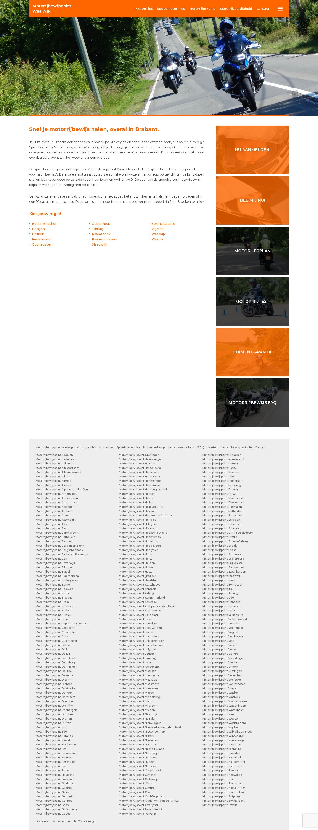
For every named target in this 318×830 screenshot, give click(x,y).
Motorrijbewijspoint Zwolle (220, 805)
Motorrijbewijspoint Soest (219, 550)
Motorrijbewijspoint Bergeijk (54, 541)
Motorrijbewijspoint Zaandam (221, 753)
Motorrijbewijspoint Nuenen (137, 761)
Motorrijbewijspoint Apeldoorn (55, 506)
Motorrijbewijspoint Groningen (139, 454)
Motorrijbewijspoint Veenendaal (223, 627)
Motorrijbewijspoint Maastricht (139, 684)
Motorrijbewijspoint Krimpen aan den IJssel (147, 606)
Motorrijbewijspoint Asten (52, 524)
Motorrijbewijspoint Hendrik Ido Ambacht (146, 515)
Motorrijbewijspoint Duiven (53, 723)
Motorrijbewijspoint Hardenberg (140, 467)
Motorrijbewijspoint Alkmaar (54, 476)
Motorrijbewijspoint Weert (219, 714)
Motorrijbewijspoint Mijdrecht (138, 705)
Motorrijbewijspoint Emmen (54, 757)
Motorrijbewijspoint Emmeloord (57, 753)
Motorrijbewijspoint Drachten (55, 701)
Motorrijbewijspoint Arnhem (54, 511)
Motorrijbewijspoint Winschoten (223, 735)
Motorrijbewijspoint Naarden (137, 718)
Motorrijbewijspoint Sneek (219, 545)
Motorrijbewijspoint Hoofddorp (139, 541)
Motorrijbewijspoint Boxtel (53, 593)
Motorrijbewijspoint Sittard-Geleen (225, 541)
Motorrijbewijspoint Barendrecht (57, 532)
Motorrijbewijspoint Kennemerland (142, 597)
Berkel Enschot (44, 224)
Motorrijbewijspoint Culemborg (56, 640)
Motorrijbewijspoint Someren (221, 554)
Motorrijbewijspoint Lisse (135, 662)
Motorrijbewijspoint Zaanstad (221, 757)
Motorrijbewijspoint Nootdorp (138, 757)
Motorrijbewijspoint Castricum (55, 627)
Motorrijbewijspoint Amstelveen (57, 498)
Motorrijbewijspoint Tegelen (54, 454)
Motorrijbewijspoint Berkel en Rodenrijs (62, 554)
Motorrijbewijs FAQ (252, 402)
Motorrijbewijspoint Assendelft (56, 519)
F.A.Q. (201, 447)
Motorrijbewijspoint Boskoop (54, 589)
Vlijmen (158, 229)
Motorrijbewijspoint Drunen (54, 718)
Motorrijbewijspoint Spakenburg (223, 558)
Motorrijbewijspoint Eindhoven (56, 744)
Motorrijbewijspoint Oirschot (137, 774)
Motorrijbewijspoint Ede (51, 731)
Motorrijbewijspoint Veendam (221, 623)
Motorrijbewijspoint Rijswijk (220, 493)
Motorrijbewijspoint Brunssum (55, 606)
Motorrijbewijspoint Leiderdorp (139, 636)
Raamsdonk (101, 234)
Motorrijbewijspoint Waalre (220, 692)
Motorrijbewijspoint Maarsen (137, 671)
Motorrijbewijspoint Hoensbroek (140, 537)
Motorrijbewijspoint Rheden (220, 472)
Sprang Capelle (163, 224)
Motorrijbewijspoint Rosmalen (222, 506)
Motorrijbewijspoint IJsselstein (138, 580)
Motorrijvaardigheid (181, 447)
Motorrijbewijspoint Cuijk (52, 636)
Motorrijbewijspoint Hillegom (138, 524)
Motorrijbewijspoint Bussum (54, 619)
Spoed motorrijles (128, 447)
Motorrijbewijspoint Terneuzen (222, 584)
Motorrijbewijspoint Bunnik (53, 614)
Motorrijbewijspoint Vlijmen (220, 666)
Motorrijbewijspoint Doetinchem (57, 688)
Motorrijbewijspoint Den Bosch (56, 658)
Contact (262, 9)
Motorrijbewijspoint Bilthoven (55, 567)
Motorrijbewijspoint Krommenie (140, 610)
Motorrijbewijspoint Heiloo (136, 502)
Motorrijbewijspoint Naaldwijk (138, 714)
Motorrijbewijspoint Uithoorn (221, 601)
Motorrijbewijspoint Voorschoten (224, 684)
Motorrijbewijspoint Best (52, 558)
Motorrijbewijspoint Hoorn (136, 554)
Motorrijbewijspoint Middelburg (139, 697)
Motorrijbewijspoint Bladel (53, 571)
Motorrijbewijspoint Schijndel (221, 528)
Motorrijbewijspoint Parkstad (138, 813)
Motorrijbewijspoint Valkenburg (223, 614)
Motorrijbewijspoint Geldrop (54, 787)
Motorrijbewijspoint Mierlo (136, 701)
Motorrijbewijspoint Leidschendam (142, 640)
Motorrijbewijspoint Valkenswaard (224, 619)
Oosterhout (101, 224)
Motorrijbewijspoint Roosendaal (223, 502)
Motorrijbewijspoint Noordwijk (138, 753)
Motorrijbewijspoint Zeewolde (222, 774)
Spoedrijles (171, 9)
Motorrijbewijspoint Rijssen (220, 489)
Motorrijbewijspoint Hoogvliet (138, 550)
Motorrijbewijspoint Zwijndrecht (223, 800)
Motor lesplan (252, 251)
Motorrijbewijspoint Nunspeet (138, 766)
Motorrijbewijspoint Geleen (53, 792)
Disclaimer (43, 821)
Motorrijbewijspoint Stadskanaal (223, 567)
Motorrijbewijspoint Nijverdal (137, 744)
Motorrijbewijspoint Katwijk (136, 593)
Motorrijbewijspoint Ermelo (53, 770)
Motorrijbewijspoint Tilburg (220, 593)
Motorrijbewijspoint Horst (135, 558)
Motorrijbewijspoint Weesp (220, 718)
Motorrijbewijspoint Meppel (136, 692)
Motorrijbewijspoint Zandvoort (222, 766)
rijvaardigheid (236, 9)
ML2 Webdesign (85, 821)
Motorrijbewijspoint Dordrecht (55, 697)
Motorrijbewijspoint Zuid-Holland (224, 792)
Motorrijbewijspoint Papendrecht (140, 809)
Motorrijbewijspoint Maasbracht (139, 675)
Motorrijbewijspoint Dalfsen (54, 645)
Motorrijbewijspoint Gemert (54, 796)
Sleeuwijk (99, 244)
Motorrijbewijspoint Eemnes (54, 735)
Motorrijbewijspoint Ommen (137, 787)
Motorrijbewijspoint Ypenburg (221, 748)
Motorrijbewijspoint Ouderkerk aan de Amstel (149, 800)
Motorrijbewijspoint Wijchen (220, 727)
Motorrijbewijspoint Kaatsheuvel (140, 584)
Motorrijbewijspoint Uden (219, 597)
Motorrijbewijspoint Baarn (52, 528)
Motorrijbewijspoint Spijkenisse (222, 563)
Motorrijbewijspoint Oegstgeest (140, 770)
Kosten (213, 447)
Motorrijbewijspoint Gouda (53, 813)
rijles (144, 9)
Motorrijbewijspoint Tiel (217, 589)
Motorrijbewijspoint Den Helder (56, 666)
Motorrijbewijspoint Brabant (54, 597)
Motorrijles (106, 447)
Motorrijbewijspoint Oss (134, 792)
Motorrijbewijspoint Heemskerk (139, 476)
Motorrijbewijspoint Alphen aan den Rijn (62, 489)
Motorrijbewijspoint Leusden (137, 653)
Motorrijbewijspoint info (236, 447)
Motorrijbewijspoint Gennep (54, 800)
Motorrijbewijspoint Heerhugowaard (143, 489)
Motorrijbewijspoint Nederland (55, 459)
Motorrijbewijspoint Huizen (136, 571)
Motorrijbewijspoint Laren (136, 619)
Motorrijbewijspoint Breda (53, 601)
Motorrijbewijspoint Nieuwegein (140, 723)
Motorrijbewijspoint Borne (53, 584)
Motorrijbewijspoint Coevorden (56, 632)
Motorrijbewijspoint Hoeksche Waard (143, 532)
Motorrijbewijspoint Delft (52, 649)
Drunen (38, 234)
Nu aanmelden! (252, 149)
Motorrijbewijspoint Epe (51, 766)
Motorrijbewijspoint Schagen (221, 519)
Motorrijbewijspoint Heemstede (140, 480)
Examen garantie (253, 352)
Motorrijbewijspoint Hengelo (137, 519)
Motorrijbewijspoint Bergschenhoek (59, 550)
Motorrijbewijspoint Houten (137, 563)
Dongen (38, 229)
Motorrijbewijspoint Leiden (136, 632)
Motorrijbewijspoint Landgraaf (138, 614)
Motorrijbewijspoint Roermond (222, 498)
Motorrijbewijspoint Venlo (219, 649)
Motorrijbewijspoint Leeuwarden (140, 627)
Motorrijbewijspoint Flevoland (55, 774)
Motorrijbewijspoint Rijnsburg (221, 485)
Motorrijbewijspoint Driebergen (56, 710)
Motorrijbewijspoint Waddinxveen (224, 701)
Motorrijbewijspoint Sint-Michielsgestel (228, 532)
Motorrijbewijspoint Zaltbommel (223, 761)
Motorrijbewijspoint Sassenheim (223, 515)
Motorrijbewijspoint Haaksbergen (140, 459)
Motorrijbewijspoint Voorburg (221, 679)
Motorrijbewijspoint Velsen (219, 645)
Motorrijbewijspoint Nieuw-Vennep (142, 731)
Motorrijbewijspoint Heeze (136, 498)
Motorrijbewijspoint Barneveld (55, 537)
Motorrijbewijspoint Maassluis (138, 679)
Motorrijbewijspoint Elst (51, 748)
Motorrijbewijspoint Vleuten (220, 662)
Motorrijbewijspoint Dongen (54, 692)
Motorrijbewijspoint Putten (220, 463)
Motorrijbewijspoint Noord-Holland (141, 748)
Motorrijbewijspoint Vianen (220, 653)
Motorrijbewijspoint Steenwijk (221, 576)
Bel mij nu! (252, 200)
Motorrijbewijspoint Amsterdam (57, 502)
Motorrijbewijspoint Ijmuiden (138, 576)
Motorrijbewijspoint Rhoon (219, 476)
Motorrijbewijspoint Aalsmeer (55, 463)
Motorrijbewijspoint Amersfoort (56, 493)
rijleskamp (202, 9)
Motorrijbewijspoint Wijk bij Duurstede (227, 731)
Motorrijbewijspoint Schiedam (222, 524)
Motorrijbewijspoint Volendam (222, 675)
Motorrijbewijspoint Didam (53, 679)
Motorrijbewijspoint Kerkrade (138, 601)
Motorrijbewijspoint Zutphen (221, 796)
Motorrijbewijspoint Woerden (221, 744)
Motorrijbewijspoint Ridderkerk (222, 480)
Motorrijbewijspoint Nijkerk (136, 735)
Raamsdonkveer (104, 239)
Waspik (157, 239)
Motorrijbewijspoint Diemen (54, 684)
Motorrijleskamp (154, 447)
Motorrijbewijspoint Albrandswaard (58, 472)
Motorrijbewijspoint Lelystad (137, 649)
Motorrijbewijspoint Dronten (54, 714)
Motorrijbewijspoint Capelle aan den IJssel (63, 623)
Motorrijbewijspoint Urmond (220, 606)
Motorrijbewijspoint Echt (52, 727)
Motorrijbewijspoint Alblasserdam (57, 467)
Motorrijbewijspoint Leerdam (138, 623)
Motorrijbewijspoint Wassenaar (222, 710)
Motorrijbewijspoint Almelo (53, 480)
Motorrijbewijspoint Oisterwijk (138, 779)
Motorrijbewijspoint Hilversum (138, 528)
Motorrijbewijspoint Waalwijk (54, 447)
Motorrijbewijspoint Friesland (55, 779)
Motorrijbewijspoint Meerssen (138, 688)
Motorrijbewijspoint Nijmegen (138, 740)
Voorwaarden (62, 821)
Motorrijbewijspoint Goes (52, 805)
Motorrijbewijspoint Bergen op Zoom (60, 545)
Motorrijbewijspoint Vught (219, 688)
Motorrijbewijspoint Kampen (137, 589)
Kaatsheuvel (41, 239)
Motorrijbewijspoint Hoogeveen (140, 545)
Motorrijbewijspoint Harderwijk (139, 472)
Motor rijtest (252, 301)
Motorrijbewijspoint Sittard (219, 537)
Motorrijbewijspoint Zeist (218, 779)
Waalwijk (51, 9)
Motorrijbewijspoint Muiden (137, 710)
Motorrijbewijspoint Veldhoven (222, 636)
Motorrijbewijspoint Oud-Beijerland (142, 796)
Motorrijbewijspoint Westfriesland (224, 723)
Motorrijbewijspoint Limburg (137, 658)
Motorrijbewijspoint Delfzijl (53, 653)
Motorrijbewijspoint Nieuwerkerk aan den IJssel (150, 727)
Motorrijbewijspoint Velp (218, 640)
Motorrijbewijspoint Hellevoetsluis (141, 506)
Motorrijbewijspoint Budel (52, 610)
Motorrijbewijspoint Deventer (55, 675)
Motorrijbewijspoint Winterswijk (223, 740)
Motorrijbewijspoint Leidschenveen (142, 645)
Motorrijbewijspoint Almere (54, 485)
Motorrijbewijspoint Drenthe (54, 705)
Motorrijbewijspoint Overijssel (138, 805)
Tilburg (97, 229)
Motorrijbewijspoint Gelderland (56, 783)
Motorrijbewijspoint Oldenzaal (138, 783)
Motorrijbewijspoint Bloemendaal (57, 576)
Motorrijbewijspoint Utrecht (220, 610)
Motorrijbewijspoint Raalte (219, 467)
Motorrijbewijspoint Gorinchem (56, 809)
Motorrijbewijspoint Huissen (137, 567)
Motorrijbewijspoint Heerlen (137, 493)
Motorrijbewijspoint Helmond (138, 511)
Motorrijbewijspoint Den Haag (55, 662)
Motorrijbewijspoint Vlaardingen (223, 658)
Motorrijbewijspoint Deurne (54, 671)
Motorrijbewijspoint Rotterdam (222, 511)
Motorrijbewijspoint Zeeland (220, 770)
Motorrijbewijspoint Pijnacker (221, 454)
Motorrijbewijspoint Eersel (53, 740)
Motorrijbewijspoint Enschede (55, 761)
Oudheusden (42, 244)
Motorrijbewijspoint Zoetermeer (223, 787)
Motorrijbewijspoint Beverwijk (55, 563)
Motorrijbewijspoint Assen (53, 515)
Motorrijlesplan (86, 447)
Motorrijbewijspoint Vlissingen (222, 671)
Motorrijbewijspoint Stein (218, 580)
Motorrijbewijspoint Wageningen (224, 705)
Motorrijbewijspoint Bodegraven (57, 580)
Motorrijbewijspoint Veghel (220, 632)
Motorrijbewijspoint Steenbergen (224, 571)
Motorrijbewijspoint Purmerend (223, 459)
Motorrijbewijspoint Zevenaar (221, 783)
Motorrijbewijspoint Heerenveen (140, 485)
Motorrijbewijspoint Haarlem (137, 463)
